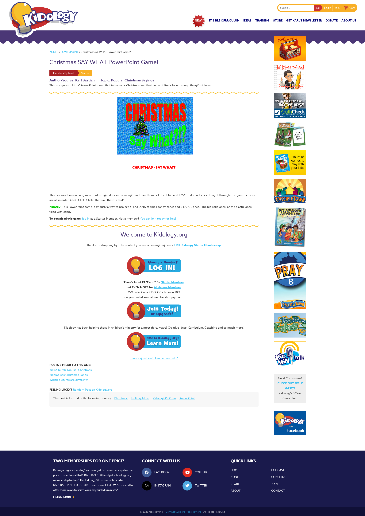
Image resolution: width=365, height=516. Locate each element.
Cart (352, 8)
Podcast (277, 470)
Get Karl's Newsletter (304, 20)
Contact (278, 491)
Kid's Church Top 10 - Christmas (70, 370)
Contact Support (175, 511)
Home (235, 470)
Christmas (121, 398)
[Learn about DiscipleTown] (290, 191)
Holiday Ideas (140, 398)
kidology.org (194, 511)
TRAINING (262, 20)
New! (198, 20)
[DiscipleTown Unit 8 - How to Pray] (290, 280)
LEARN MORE (64, 496)
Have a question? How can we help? (154, 358)
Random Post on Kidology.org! (93, 390)
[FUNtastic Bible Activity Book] (290, 134)
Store (277, 20)
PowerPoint (69, 52)
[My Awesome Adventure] (290, 227)
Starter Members (172, 282)
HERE (108, 485)
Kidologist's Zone (164, 398)
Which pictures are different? (68, 380)
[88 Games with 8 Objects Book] (290, 162)
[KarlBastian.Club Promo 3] (290, 48)
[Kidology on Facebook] (290, 423)
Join (337, 8)
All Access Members (167, 287)
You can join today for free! (158, 219)
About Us (348, 20)
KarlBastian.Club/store (71, 485)
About (235, 491)
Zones (53, 52)
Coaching (278, 477)
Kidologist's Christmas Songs (68, 375)
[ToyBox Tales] (290, 325)
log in (86, 219)
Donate (332, 20)
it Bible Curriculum (224, 20)
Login (327, 8)
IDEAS (247, 20)
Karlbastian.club (90, 475)
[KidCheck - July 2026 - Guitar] (290, 105)
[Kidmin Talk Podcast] (290, 353)
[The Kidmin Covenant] (290, 77)
